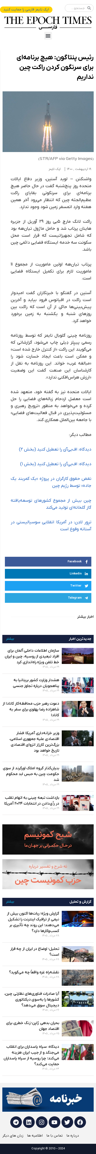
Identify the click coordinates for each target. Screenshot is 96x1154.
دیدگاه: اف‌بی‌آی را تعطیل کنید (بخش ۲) (55, 449)
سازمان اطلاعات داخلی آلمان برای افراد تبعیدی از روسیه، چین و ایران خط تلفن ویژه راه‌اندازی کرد (32, 656)
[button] (48, 36)
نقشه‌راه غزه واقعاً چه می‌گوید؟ (34, 972)
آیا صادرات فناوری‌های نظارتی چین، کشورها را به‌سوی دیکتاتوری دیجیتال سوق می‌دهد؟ (31, 999)
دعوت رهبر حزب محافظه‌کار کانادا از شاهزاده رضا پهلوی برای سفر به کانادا (31, 709)
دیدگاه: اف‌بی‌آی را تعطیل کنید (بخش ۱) (55, 464)
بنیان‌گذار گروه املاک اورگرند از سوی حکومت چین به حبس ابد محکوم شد (31, 774)
